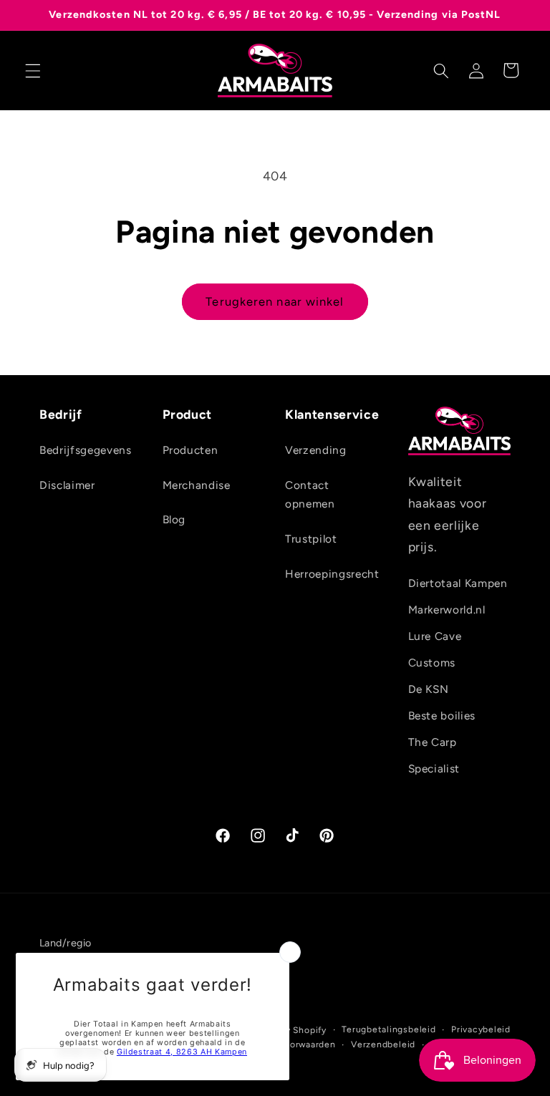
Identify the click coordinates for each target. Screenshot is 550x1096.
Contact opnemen (310, 494)
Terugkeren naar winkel (275, 301)
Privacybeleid (481, 1029)
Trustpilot (311, 538)
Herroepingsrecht (332, 574)
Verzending (316, 450)
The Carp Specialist (434, 755)
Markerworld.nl (447, 609)
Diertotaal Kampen (458, 583)
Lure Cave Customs (435, 649)
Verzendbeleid (383, 1044)
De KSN (428, 689)
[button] (33, 70)
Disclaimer (67, 485)
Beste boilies (442, 715)
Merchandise (197, 485)
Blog (174, 519)
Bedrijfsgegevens (85, 450)
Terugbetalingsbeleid (388, 1029)
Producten (190, 450)
